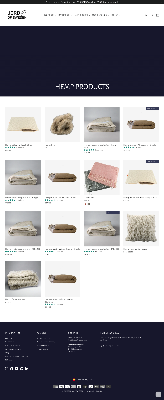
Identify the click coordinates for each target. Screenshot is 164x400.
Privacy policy (42, 349)
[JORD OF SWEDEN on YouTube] (16, 368)
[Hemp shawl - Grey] (89, 204)
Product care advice (13, 349)
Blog (7, 353)
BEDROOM (49, 15)
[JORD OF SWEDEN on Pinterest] (21, 368)
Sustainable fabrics (12, 345)
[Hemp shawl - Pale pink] (85, 204)
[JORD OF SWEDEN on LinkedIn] (26, 368)
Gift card (8, 360)
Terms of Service (43, 338)
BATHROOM (64, 15)
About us (9, 338)
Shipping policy (43, 345)
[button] (10, 147)
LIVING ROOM (81, 15)
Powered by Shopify (94, 391)
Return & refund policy (46, 342)
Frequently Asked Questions (16, 356)
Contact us (9, 342)
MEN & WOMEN (99, 15)
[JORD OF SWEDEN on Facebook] (11, 368)
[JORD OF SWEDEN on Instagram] (6, 368)
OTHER (115, 15)
